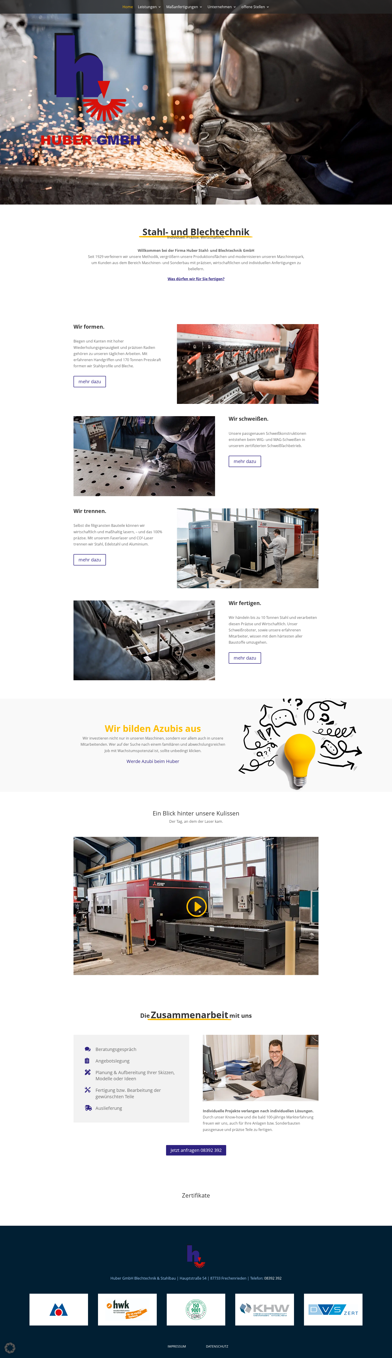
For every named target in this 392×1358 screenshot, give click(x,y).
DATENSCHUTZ (217, 1346)
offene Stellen (253, 7)
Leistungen (147, 7)
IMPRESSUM (177, 1346)
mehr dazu (89, 381)
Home (127, 7)
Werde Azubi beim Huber (153, 761)
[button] (10, 1348)
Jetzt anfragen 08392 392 (196, 1150)
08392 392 (273, 1278)
